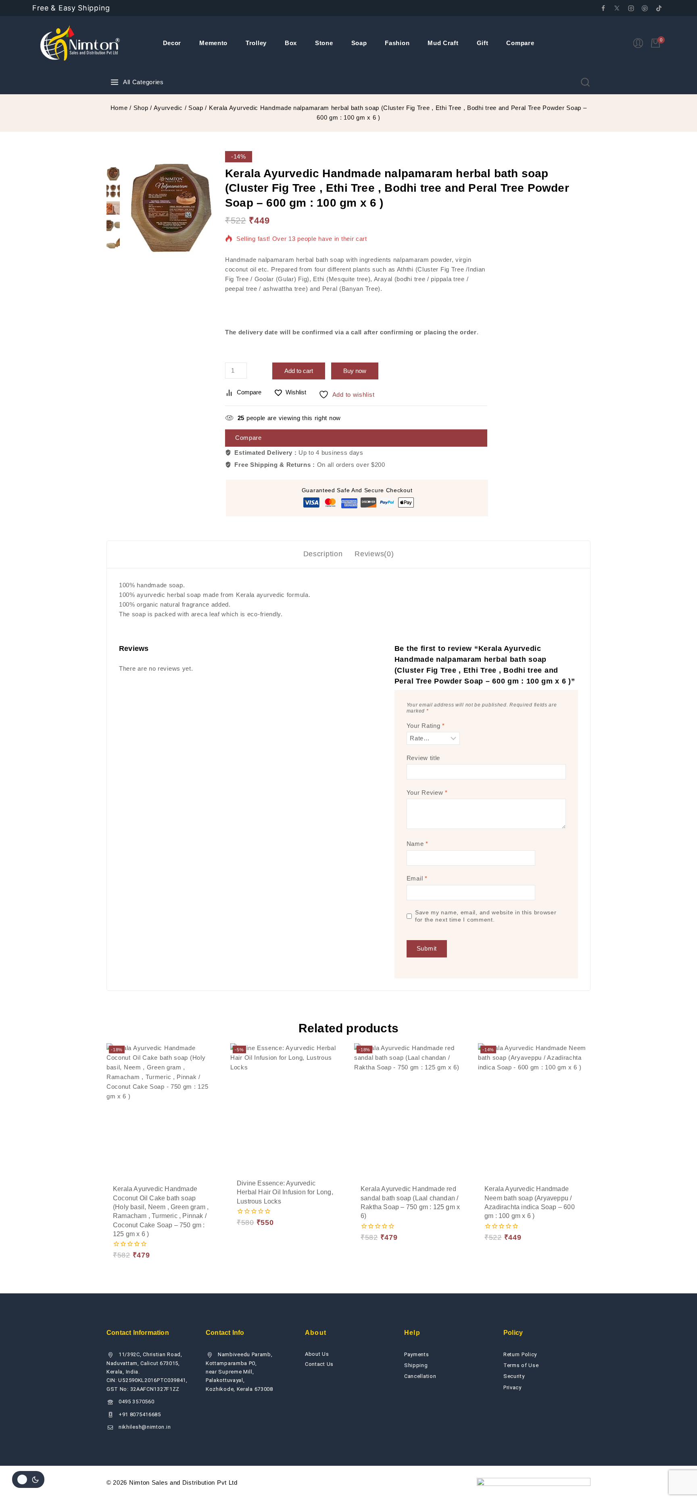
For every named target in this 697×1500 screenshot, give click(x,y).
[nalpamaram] (170, 207)
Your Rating (426, 725)
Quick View (191, 1215)
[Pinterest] (645, 8)
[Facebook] (603, 8)
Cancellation (420, 1376)
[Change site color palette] (28, 1479)
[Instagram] (631, 8)
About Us (317, 1354)
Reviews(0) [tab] (374, 554)
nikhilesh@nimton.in (145, 1427)
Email (417, 878)
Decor (172, 42)
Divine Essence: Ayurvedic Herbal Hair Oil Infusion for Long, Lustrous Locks (285, 1192)
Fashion (397, 42)
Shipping (416, 1365)
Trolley (256, 42)
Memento (213, 42)
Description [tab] (323, 554)
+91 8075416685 (140, 1414)
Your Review (427, 792)
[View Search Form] (585, 82)
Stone (324, 42)
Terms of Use (520, 1365)
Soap (359, 42)
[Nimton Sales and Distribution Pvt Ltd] (80, 43)
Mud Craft (443, 42)
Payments (416, 1354)
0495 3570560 (136, 1401)
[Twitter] (617, 8)
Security (514, 1376)
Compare (520, 42)
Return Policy (520, 1354)
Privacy (512, 1387)
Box (291, 42)
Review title (423, 757)
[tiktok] (659, 8)
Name (417, 843)
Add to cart (298, 370)
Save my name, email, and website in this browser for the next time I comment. (486, 916)
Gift (482, 42)
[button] (133, 1215)
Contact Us (319, 1364)
